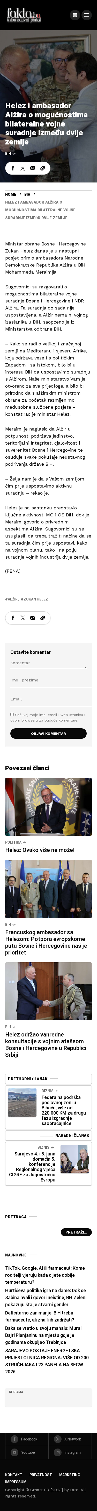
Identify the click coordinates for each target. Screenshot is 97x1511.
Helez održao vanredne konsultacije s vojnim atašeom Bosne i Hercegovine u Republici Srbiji (45, 1044)
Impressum (15, 1482)
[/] (75, 15)
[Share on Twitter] (23, 168)
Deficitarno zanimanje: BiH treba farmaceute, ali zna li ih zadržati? (39, 1317)
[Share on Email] (33, 168)
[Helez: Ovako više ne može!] (48, 806)
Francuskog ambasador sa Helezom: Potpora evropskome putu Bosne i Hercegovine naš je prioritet (46, 942)
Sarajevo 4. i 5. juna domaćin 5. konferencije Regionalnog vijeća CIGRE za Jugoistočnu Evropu (32, 1167)
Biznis (48, 1091)
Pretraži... (76, 1232)
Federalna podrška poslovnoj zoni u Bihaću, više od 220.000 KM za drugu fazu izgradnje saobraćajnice (64, 1110)
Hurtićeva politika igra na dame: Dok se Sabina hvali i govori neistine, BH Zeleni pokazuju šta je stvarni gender (45, 1297)
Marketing (69, 1475)
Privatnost (40, 1475)
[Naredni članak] (75, 1159)
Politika (13, 842)
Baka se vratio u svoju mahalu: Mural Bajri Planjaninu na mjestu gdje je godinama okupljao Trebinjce (43, 1335)
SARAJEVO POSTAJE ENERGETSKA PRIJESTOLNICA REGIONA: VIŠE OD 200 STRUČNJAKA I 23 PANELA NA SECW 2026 (47, 1361)
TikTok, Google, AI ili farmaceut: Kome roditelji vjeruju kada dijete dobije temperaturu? (45, 1275)
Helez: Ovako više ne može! (39, 850)
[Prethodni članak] (22, 1102)
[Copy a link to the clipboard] (43, 168)
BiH (8, 153)
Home (10, 194)
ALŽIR (13, 599)
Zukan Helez (36, 599)
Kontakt (13, 1475)
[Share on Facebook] (13, 168)
